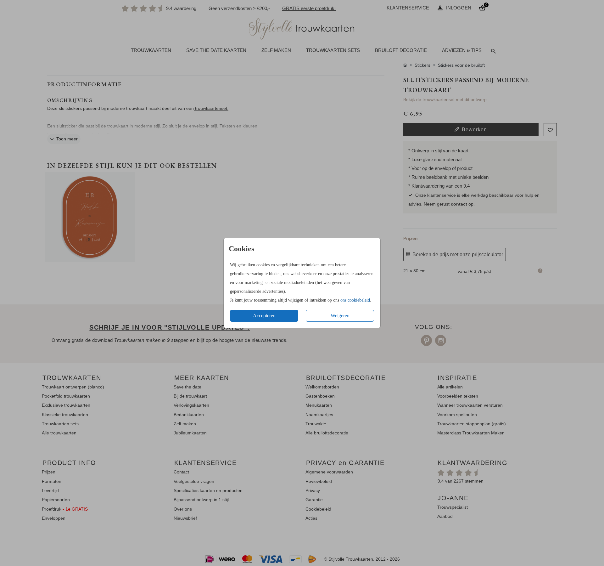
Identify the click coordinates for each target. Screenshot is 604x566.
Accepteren (264, 315)
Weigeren (340, 315)
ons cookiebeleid (355, 300)
